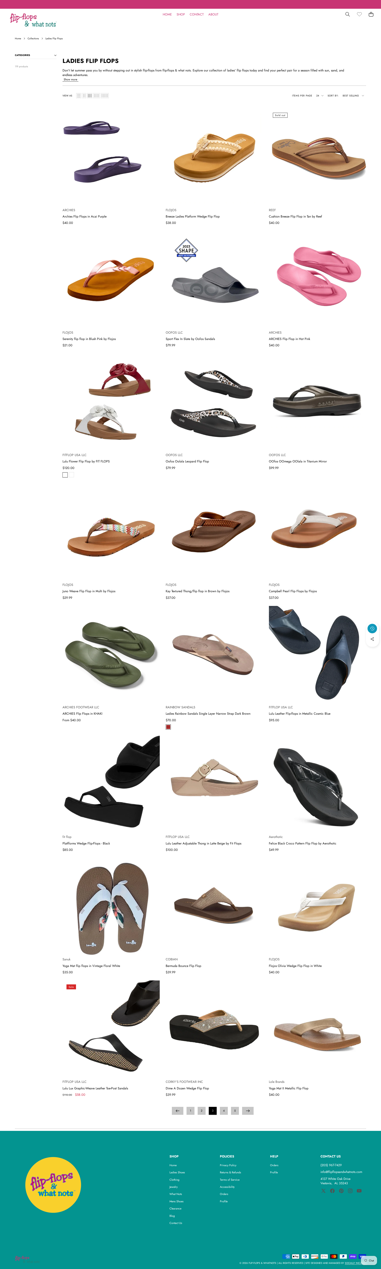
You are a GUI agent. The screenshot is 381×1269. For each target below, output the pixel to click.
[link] (359, 14)
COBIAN (172, 959)
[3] (89, 95)
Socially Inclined (355, 1263)
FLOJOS (171, 210)
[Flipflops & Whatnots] (33, 20)
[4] (96, 95)
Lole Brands (276, 1081)
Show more (70, 79)
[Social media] (372, 639)
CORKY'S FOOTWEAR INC (184, 1081)
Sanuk (66, 959)
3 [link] (213, 1111)
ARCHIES (69, 210)
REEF (272, 210)
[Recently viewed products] (372, 628)
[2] (84, 95)
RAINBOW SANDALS (180, 707)
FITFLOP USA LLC (75, 455)
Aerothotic (276, 837)
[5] (105, 95)
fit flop (67, 837)
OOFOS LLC (174, 332)
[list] (78, 95)
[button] (365, 4)
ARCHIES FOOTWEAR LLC (81, 707)
